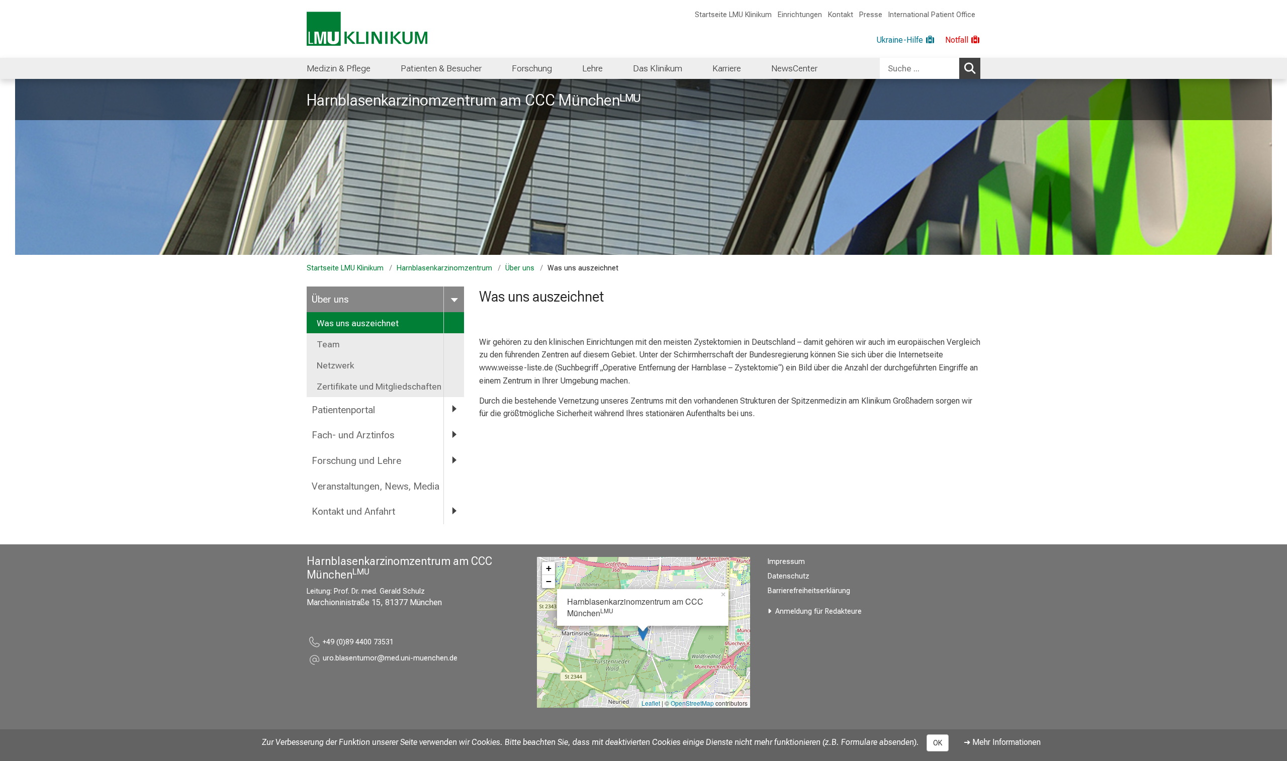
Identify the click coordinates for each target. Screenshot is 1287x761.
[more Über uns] (454, 299)
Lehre (592, 68)
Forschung (532, 68)
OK (937, 743)
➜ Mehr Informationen (1002, 742)
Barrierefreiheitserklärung (809, 591)
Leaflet (650, 703)
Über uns (519, 268)
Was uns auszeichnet (358, 323)
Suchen (969, 68)
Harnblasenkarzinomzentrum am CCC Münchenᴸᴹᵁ (473, 100)
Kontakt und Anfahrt (353, 511)
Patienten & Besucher (441, 68)
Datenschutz (788, 576)
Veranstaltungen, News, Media (375, 486)
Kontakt (840, 15)
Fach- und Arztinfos (353, 435)
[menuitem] (339, 68)
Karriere (726, 68)
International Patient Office (931, 15)
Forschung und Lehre (356, 460)
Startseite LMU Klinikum (733, 15)
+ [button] (548, 568)
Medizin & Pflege (339, 68)
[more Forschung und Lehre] (454, 460)
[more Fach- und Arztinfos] (454, 434)
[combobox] (930, 68)
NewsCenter (794, 68)
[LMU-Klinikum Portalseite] (367, 29)
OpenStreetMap (692, 703)
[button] (390, 659)
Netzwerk (335, 365)
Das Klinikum (657, 68)
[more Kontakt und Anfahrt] (454, 511)
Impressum (786, 561)
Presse (870, 15)
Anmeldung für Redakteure (818, 611)
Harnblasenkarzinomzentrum (444, 268)
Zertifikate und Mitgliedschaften (379, 387)
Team (328, 344)
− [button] (548, 581)
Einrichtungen (800, 15)
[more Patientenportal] (454, 409)
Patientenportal (343, 410)
